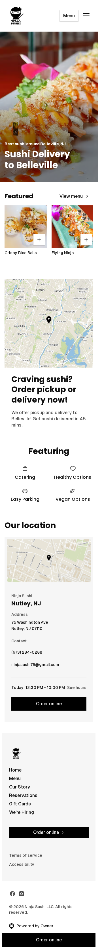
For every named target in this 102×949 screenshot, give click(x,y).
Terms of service (25, 855)
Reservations (23, 795)
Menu (69, 16)
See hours (76, 687)
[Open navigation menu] (86, 15)
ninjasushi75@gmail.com (35, 666)
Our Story (19, 787)
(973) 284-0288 (26, 654)
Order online (49, 704)
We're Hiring (21, 812)
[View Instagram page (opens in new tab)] (21, 893)
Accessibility (21, 864)
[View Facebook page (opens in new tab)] (12, 893)
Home (15, 770)
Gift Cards (20, 804)
